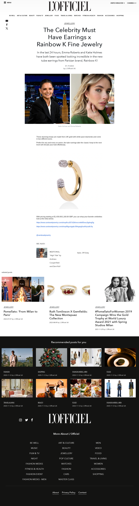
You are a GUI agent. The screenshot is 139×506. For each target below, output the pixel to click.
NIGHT (34, 458)
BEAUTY (32, 15)
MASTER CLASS (66, 479)
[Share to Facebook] (7, 24)
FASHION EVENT (34, 474)
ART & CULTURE (22, 15)
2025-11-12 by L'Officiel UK (13, 375)
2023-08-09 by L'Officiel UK (59, 322)
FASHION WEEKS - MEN (34, 479)
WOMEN (98, 463)
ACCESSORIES (110, 15)
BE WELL (12, 15)
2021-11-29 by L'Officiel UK (104, 329)
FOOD (57, 15)
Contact (82, 492)
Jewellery (69, 23)
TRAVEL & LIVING (66, 15)
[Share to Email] (7, 21)
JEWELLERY (49, 15)
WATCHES (77, 15)
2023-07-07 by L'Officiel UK (13, 319)
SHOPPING (120, 15)
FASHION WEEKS (34, 463)
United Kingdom (117, 3)
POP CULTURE (66, 458)
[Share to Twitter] (7, 28)
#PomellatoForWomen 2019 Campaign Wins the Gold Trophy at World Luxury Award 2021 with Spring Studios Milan (113, 318)
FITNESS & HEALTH (89, 15)
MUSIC (34, 448)
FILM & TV (39, 15)
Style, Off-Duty (83, 253)
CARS (66, 474)
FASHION (100, 15)
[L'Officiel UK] (69, 6)
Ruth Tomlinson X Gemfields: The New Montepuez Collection (68, 315)
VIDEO (98, 448)
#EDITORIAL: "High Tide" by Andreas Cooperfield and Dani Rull (55, 259)
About (55, 492)
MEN (98, 443)
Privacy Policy (68, 492)
